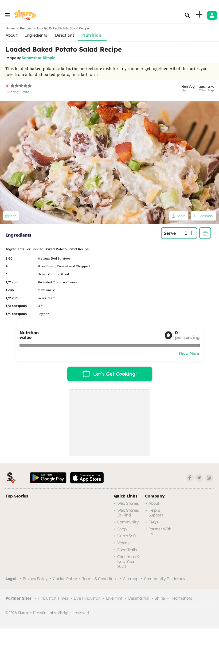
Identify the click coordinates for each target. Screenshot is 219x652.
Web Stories (128, 503)
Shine (160, 598)
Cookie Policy (65, 578)
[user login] (212, 15)
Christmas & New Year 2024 (128, 561)
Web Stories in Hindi (128, 513)
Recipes (26, 28)
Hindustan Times (53, 598)
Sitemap (130, 578)
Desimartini (138, 598)
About (154, 503)
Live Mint (114, 598)
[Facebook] (190, 478)
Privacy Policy (35, 578)
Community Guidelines (164, 578)
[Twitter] (199, 478)
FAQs (153, 521)
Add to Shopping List (205, 233)
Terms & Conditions (100, 578)
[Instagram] (209, 478)
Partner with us (159, 531)
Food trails (127, 549)
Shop (122, 528)
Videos (123, 542)
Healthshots (181, 598)
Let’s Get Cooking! (115, 374)
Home (10, 28)
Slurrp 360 (126, 535)
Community (128, 521)
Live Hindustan (87, 598)
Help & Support (155, 513)
